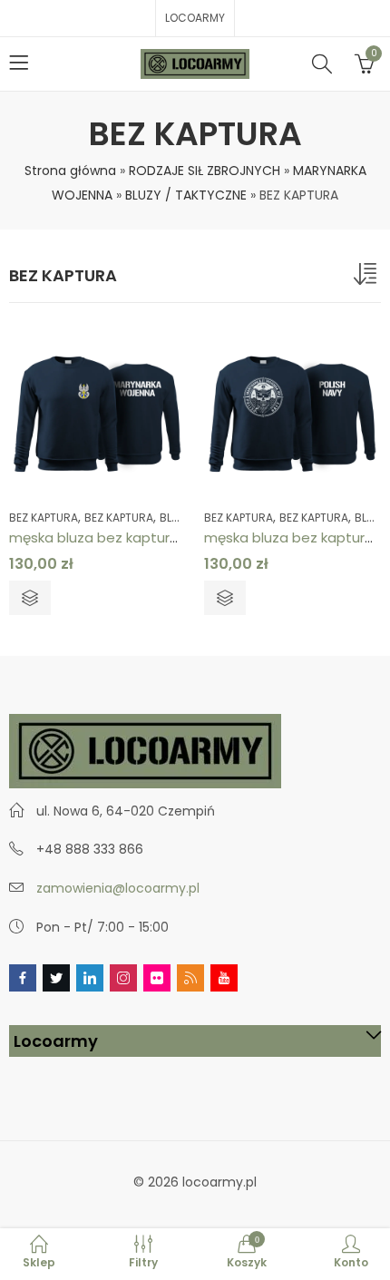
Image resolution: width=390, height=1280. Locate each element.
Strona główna (70, 170)
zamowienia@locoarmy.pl (118, 888)
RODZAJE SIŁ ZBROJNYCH (204, 170)
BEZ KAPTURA (43, 517)
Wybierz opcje (30, 598)
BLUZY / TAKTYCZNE (186, 195)
